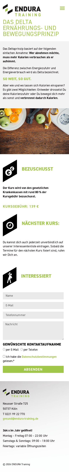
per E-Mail (12, 350)
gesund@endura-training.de (20, 418)
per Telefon (31, 350)
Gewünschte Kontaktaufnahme (32, 345)
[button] (62, 8)
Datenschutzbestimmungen (39, 356)
